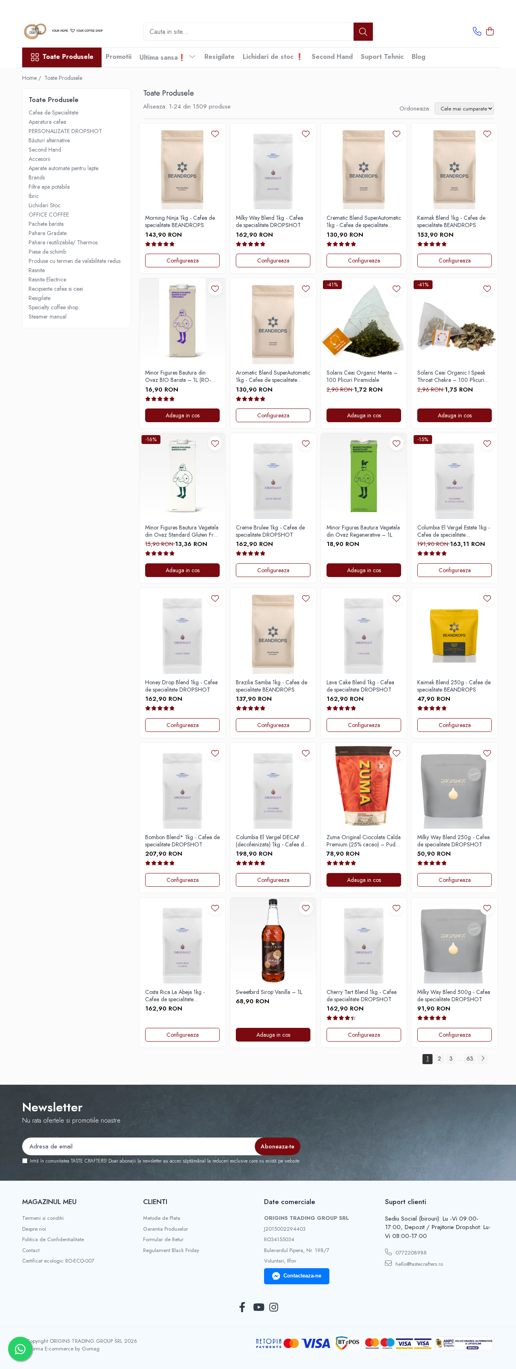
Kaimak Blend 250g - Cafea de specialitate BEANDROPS (454, 686)
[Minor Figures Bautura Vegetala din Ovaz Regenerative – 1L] (364, 476)
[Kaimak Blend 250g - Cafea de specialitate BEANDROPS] (454, 631)
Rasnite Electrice (47, 279)
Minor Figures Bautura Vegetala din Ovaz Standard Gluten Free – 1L (182, 531)
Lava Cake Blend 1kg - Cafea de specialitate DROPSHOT (360, 686)
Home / (32, 78)
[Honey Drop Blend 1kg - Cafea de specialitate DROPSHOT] (182, 631)
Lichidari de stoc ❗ (273, 56)
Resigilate (219, 56)
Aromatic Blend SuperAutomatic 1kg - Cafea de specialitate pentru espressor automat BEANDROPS (273, 376)
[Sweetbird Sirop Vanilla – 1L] (273, 941)
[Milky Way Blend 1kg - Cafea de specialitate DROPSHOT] (273, 166)
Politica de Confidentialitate (53, 1239)
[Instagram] (274, 1307)
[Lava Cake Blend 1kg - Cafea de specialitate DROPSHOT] (364, 631)
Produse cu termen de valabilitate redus (75, 261)
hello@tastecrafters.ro (418, 1264)
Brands (37, 177)
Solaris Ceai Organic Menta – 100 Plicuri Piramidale (362, 376)
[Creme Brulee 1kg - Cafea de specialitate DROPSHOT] (273, 476)
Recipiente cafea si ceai (56, 289)
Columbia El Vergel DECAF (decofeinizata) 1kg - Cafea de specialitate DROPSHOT (271, 840)
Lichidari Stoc (44, 205)
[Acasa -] (62, 31)
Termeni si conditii (43, 1218)
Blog (418, 56)
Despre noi (34, 1229)
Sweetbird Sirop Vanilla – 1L (269, 992)
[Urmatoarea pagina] (482, 1059)
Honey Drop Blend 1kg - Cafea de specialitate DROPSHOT (181, 686)
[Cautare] (363, 32)
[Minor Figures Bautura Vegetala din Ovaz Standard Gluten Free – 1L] (182, 476)
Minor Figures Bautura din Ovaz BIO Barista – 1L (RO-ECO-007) (178, 376)
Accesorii (39, 159)
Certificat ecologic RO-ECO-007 (58, 1261)
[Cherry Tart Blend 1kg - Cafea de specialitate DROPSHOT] (364, 941)
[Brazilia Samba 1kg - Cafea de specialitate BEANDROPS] (273, 631)
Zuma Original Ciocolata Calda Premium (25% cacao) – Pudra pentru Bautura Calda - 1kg (364, 840)
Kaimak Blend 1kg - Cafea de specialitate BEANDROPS (451, 221)
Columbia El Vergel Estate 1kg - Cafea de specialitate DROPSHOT (453, 531)
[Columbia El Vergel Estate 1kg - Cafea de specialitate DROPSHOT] (454, 476)
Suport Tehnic (382, 56)
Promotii (118, 56)
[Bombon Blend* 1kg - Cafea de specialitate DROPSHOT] (182, 786)
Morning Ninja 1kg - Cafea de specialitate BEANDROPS (180, 221)
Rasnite (37, 270)
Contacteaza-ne (302, 1276)
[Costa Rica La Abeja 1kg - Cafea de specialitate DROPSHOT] (182, 941)
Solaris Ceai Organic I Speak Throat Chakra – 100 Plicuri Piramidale (451, 376)
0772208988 (410, 1252)
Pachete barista (46, 224)
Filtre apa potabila (49, 187)
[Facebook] (242, 1307)
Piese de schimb (47, 252)
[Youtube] (258, 1307)
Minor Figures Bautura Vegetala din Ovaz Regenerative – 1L (363, 531)
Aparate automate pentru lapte (63, 168)
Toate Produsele (68, 56)
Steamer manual (48, 317)
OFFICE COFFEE (49, 214)
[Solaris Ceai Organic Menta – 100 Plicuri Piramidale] (364, 321)
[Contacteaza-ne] (477, 32)
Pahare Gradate (48, 233)
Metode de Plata (161, 1218)
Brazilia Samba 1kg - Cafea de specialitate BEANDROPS (271, 686)
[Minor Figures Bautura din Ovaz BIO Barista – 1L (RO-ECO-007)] (182, 321)
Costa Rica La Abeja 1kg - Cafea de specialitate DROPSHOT (175, 995)
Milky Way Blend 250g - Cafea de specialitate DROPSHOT (453, 840)
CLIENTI (155, 1201)
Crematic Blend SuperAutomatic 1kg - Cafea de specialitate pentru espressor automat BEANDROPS (364, 221)
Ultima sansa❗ (163, 57)
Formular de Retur (163, 1239)
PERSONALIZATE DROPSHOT (65, 131)
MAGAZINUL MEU (49, 1201)
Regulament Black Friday (171, 1250)
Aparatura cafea (47, 122)
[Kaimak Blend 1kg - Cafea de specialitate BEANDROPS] (454, 166)
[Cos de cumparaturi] (489, 32)
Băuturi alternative (49, 140)
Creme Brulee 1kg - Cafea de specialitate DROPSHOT (270, 531)
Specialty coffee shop (53, 307)
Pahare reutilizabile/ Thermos (63, 242)
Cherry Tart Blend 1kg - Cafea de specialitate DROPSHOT (362, 995)
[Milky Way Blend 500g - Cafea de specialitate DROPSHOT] (454, 941)
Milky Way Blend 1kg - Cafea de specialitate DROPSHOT (269, 221)
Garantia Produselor (165, 1229)
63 (469, 1058)
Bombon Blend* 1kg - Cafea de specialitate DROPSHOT (182, 840)
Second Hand (332, 56)
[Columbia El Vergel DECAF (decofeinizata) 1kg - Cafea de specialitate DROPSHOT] (273, 786)
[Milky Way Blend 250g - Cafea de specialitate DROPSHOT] (454, 786)
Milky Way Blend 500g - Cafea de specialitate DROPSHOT (453, 995)
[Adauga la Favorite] (215, 134)
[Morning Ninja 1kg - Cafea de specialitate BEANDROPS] (182, 166)
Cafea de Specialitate (53, 112)
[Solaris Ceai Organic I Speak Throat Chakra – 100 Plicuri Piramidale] (454, 321)
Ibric (34, 196)
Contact (31, 1250)
